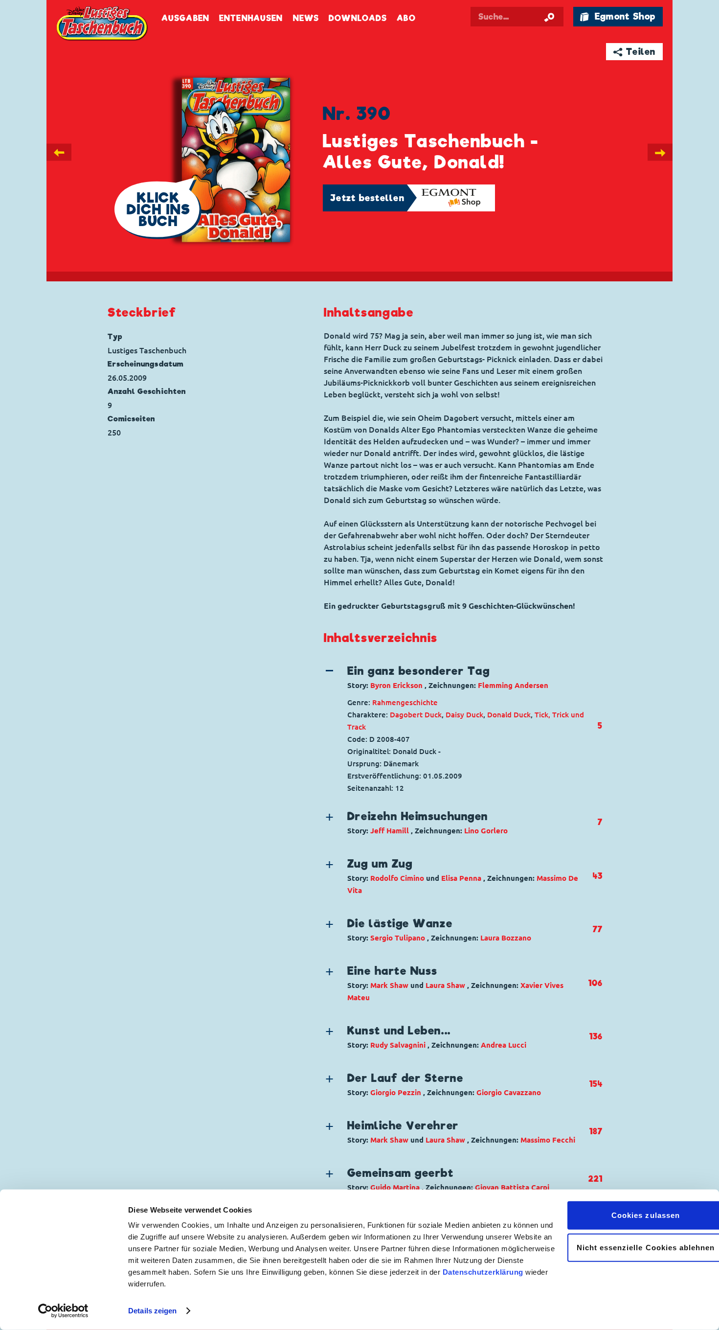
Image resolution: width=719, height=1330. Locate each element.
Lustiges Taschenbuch (102, 24)
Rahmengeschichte (405, 702)
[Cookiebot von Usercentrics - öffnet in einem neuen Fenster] (63, 1311)
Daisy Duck (464, 715)
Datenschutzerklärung (483, 1272)
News (306, 18)
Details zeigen (152, 1311)
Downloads (358, 18)
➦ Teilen (634, 51)
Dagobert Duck (416, 715)
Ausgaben (185, 18)
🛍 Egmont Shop (617, 16)
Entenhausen (251, 18)
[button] (455, 677)
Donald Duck (509, 715)
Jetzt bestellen (367, 198)
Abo (406, 18)
